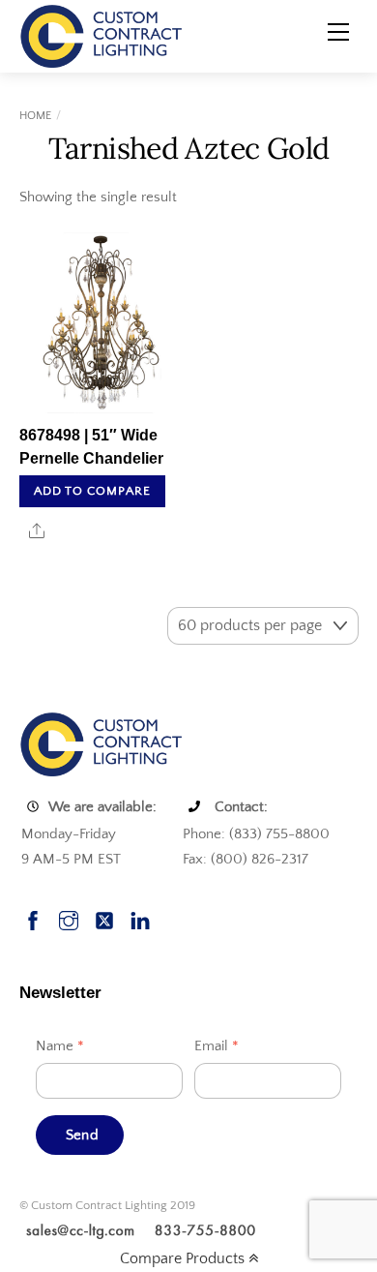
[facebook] (32, 918)
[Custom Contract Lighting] (101, 34)
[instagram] (68, 918)
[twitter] (104, 918)
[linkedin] (140, 918)
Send (82, 1135)
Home (35, 115)
